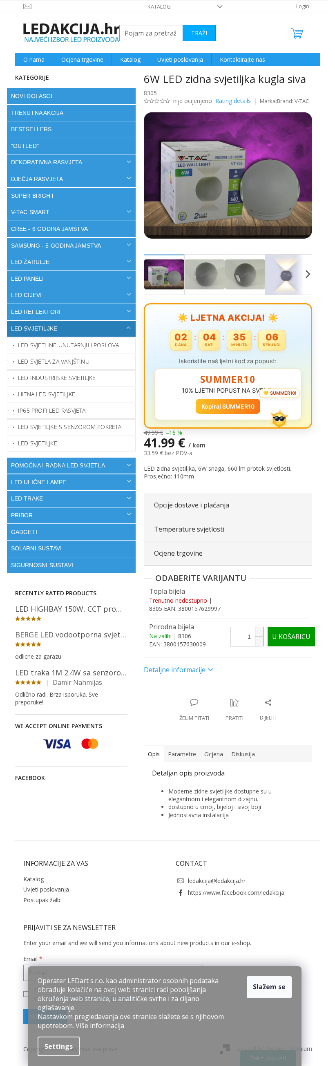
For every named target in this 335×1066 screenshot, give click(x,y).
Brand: (290, 101)
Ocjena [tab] (210, 754)
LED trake (24, 498)
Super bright (29, 195)
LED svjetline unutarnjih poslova (65, 345)
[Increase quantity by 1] (256, 632)
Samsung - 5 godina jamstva (53, 245)
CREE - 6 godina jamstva (46, 229)
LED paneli (24, 278)
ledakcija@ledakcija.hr (214, 881)
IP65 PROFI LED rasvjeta (49, 410)
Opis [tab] (150, 754)
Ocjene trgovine (175, 553)
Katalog (156, 6)
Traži (196, 33)
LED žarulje (27, 262)
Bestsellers (28, 129)
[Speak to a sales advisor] (191, 710)
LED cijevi (23, 295)
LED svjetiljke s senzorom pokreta (67, 427)
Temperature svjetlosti (186, 529)
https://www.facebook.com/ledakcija (233, 892)
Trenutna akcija (34, 113)
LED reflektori (33, 311)
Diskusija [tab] (240, 754)
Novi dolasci (28, 96)
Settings (59, 1046)
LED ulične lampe (35, 482)
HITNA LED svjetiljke (43, 394)
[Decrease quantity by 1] (256, 641)
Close (193, 694)
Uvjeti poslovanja (43, 889)
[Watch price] (231, 710)
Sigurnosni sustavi (39, 565)
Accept (269, 987)
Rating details (230, 101)
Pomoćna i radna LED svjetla (55, 465)
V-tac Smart (27, 212)
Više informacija (100, 1025)
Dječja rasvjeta (34, 179)
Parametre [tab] (179, 754)
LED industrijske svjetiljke (54, 378)
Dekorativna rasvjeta (43, 162)
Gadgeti (21, 532)
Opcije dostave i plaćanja (188, 505)
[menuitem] (30, 59)
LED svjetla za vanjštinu (51, 361)
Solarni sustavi (33, 548)
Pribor (19, 515)
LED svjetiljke (31, 328)
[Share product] (264, 710)
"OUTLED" (22, 146)
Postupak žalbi (39, 900)
